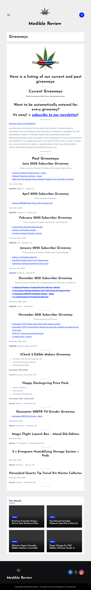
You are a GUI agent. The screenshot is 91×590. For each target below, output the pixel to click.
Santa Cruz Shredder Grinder (24, 230)
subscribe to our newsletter (54, 115)
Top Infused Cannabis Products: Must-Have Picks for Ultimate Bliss (63, 523)
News (15, 517)
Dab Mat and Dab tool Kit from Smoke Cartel (30, 260)
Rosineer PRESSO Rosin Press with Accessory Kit (32, 203)
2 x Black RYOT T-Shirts (22, 337)
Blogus (60, 587)
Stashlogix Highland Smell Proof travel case (30, 264)
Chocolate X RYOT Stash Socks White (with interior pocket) (36, 324)
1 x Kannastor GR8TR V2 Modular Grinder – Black (33, 294)
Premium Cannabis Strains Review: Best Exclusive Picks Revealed (25, 523)
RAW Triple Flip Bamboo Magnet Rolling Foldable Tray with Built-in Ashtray (43, 179)
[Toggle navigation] (8, 15)
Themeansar (71, 587)
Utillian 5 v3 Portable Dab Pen (24, 257)
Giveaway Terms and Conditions (22, 124)
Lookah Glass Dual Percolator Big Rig (27, 227)
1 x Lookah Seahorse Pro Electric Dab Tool (30, 297)
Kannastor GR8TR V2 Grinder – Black (27, 416)
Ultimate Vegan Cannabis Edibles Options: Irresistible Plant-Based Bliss (25, 548)
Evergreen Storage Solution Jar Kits (27, 233)
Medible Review (45, 24)
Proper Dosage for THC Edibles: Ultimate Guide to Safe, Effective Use (62, 548)
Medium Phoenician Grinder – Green (27, 176)
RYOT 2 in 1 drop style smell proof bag (27, 333)
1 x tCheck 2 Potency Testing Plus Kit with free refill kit (36, 287)
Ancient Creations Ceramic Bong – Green (29, 173)
